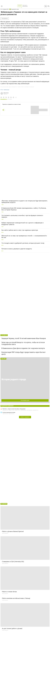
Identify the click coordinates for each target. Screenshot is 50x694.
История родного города (13, 379)
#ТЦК (1, 89)
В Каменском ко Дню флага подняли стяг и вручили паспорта (23, 348)
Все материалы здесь (25, 400)
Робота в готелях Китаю (9, 592)
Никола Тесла (6, 92)
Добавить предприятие (25, 417)
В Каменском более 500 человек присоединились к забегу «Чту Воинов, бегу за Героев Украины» (23, 209)
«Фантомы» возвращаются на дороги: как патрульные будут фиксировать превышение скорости (24, 201)
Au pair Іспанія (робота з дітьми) (12, 628)
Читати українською (5, 18)
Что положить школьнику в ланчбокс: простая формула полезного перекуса (22, 216)
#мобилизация (6, 89)
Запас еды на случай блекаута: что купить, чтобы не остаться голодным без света (23, 343)
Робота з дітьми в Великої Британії (13, 531)
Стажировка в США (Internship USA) (13, 561)
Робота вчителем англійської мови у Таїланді (16, 598)
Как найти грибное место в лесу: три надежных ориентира (19, 230)
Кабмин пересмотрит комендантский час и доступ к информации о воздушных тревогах (22, 223)
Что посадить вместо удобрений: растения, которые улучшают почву (22, 243)
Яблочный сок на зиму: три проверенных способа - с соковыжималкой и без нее (24, 236)
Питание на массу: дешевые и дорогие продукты (16, 249)
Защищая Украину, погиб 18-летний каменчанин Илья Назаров (23, 338)
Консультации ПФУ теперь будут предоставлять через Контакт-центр (23, 353)
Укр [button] (45, 6)
